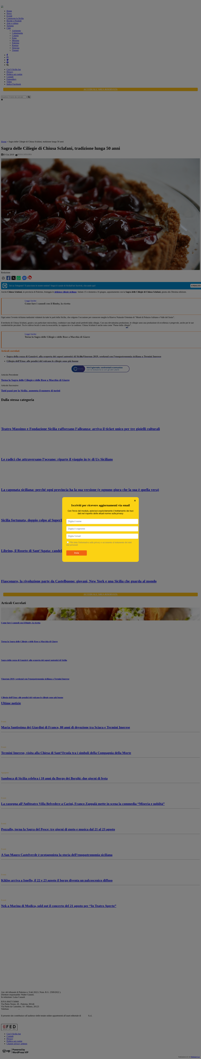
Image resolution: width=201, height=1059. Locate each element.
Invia (76, 553)
